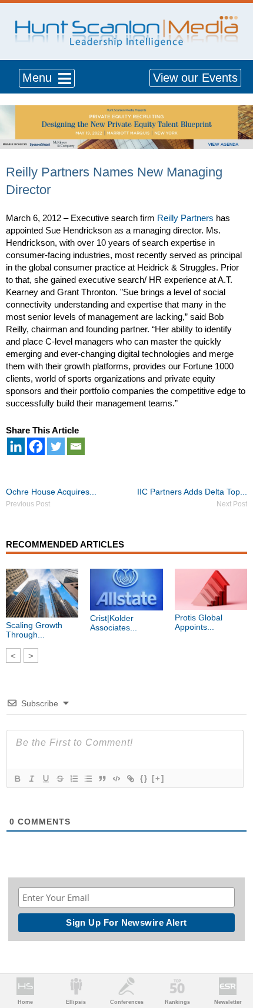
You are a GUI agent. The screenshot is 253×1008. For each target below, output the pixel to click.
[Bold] (17, 779)
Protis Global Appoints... (198, 622)
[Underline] (45, 779)
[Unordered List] (88, 779)
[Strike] (59, 779)
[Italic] (31, 779)
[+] (158, 778)
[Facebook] (36, 446)
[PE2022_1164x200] (126, 111)
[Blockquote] (102, 779)
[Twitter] (56, 446)
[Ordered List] (73, 779)
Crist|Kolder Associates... (113, 622)
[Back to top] (233, 955)
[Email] (76, 446)
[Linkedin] (16, 446)
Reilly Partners (185, 218)
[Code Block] (116, 779)
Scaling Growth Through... (34, 629)
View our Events (195, 77)
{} (144, 778)
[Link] (130, 779)
